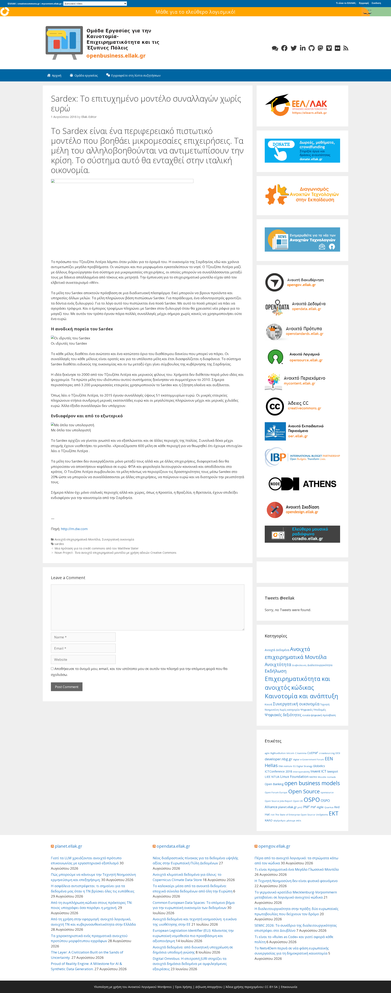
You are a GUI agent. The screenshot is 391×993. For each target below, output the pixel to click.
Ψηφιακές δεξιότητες (283, 714)
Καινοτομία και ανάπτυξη (301, 696)
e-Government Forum (312, 759)
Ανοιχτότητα (278, 664)
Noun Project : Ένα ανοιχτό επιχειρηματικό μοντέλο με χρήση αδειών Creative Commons (115, 553)
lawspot (332, 771)
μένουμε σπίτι (294, 820)
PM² (306, 806)
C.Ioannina (300, 753)
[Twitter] (294, 48)
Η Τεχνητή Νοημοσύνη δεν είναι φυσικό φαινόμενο (296, 880)
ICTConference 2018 (278, 771)
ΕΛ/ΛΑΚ (12, 3)
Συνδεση (376, 3)
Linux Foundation (294, 776)
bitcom (290, 753)
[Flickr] (337, 48)
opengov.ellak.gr (274, 846)
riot (273, 814)
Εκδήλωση (276, 671)
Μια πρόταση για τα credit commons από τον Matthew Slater (97, 548)
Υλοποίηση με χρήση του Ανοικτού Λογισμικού (125, 987)
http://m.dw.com (74, 528)
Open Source (304, 791)
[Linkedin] (302, 48)
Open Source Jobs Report (278, 801)
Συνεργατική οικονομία (118, 539)
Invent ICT (318, 771)
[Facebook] (284, 48)
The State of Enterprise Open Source (295, 814)
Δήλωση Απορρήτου (208, 987)
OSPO (312, 800)
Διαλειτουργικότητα (319, 665)
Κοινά (268, 704)
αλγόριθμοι (279, 820)
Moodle (322, 777)
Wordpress (164, 987)
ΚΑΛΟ (268, 820)
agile (267, 753)
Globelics (319, 766)
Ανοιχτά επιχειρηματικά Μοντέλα (77, 539)
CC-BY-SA (271, 987)
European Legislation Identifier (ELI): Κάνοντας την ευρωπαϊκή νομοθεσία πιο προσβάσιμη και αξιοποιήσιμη (193, 935)
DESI (337, 753)
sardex (59, 544)
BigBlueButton (278, 753)
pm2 (300, 807)
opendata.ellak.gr (173, 846)
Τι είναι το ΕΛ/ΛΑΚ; (346, 3)
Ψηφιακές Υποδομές (313, 709)
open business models (312, 783)
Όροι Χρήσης (183, 987)
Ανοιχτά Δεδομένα (277, 650)
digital (296, 759)
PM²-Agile (317, 807)
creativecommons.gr (29, 3)
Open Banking (274, 784)
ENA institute (285, 766)
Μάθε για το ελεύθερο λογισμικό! (196, 11)
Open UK (298, 801)
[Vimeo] (329, 48)
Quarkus (328, 807)
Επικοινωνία (289, 987)
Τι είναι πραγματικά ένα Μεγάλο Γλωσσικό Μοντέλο (297, 869)
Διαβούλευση (299, 665)
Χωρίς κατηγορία (290, 709)
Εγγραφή (364, 3)
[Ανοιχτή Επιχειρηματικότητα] (104, 42)
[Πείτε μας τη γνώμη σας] (275, 48)
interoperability (301, 771)
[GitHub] (312, 48)
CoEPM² (312, 753)
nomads (331, 777)
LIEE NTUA (272, 777)
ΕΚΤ (333, 813)
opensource (327, 792)
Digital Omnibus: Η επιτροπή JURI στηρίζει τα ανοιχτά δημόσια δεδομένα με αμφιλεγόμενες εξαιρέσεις (190, 963)
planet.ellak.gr (287, 807)
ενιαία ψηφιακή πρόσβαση (319, 715)
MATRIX (313, 777)
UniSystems (322, 814)
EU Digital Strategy (302, 766)
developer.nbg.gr (278, 759)
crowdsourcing (327, 753)
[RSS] (345, 48)
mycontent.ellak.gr (52, 3)
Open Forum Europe (276, 792)
